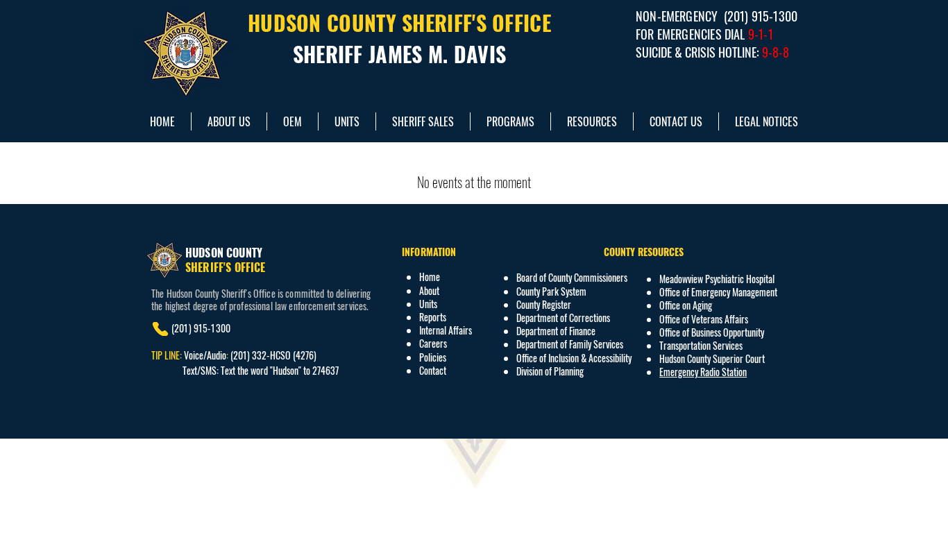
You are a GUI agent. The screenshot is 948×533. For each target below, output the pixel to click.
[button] (591, 121)
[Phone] (160, 329)
